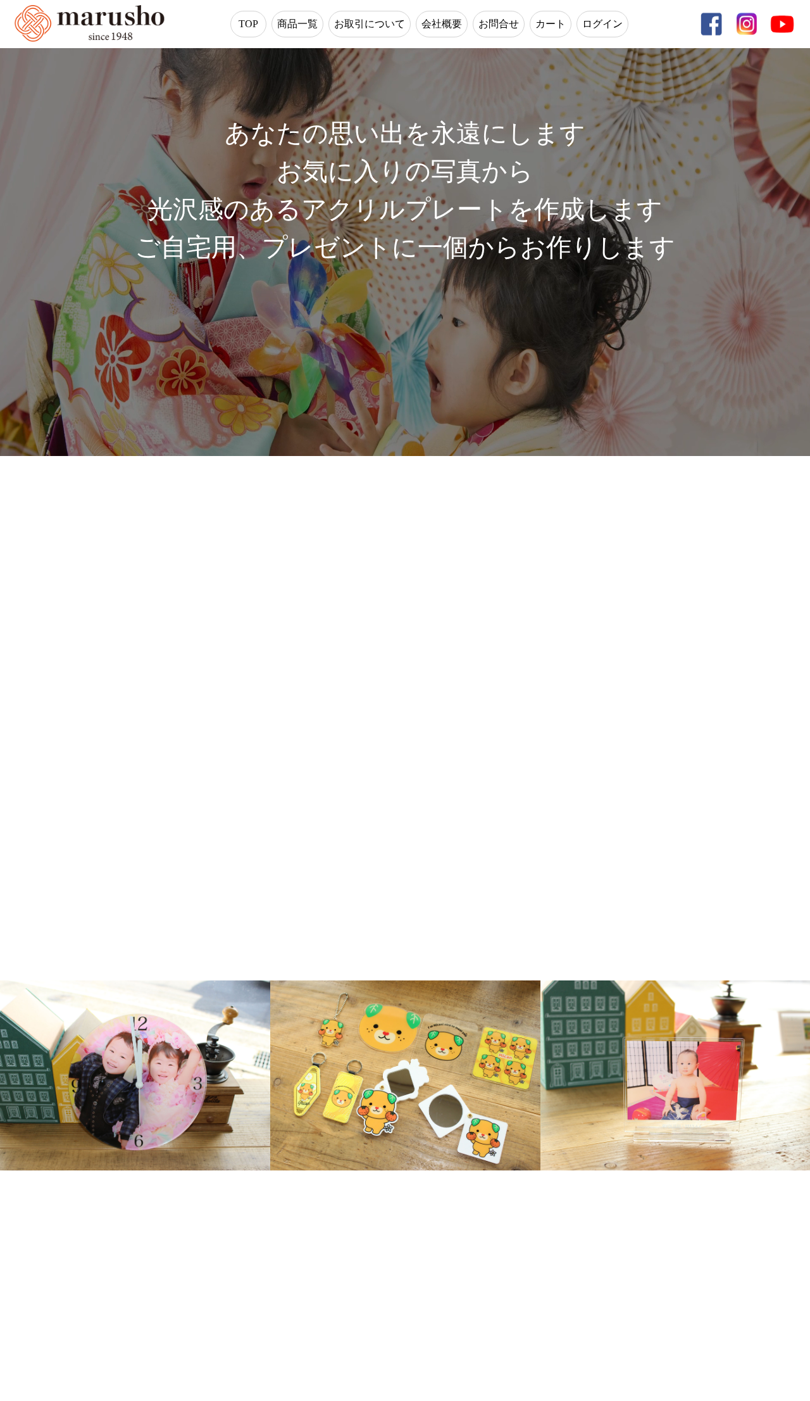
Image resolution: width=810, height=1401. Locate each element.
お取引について (369, 23)
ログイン (602, 23)
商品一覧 (297, 23)
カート (550, 23)
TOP (248, 23)
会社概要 (441, 23)
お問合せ (498, 23)
